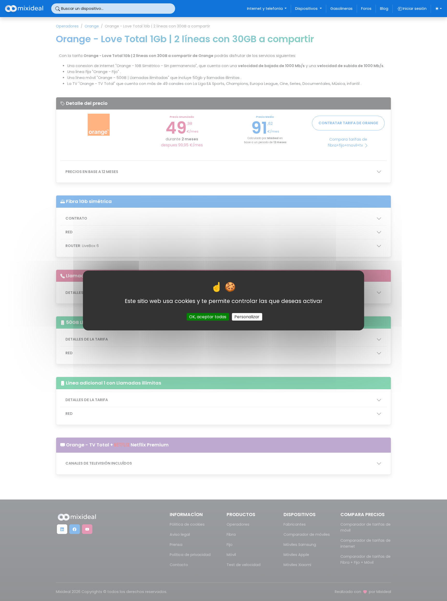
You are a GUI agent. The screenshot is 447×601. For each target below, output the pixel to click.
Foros (366, 8)
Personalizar (246, 317)
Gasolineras (341, 8)
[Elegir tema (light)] (438, 8)
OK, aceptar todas (207, 317)
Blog (384, 8)
